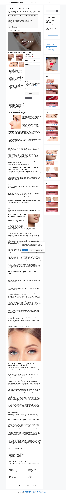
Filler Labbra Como (49, 207)
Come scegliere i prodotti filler (14, 27)
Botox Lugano (48, 177)
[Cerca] (57, 11)
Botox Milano (48, 100)
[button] (43, 242)
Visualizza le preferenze (39, 250)
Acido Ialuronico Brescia (50, 136)
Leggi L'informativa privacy (27, 491)
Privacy (27, 81)
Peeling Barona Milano (50, 49)
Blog (39, 2)
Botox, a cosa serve (12, 16)
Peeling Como (48, 201)
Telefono (27, 60)
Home (32, 2)
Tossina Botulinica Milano (50, 83)
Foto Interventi (44, 2)
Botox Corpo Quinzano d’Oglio (14, 26)
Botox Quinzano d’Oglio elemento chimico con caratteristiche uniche (20, 20)
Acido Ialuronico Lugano (50, 154)
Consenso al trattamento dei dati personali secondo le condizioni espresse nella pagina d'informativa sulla (33, 84)
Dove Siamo (50, 2)
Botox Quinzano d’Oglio (13, 19)
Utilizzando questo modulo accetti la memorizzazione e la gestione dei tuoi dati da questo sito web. (33, 88)
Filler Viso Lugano (49, 160)
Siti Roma (46, 492)
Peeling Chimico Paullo (50, 44)
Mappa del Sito (41, 491)
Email (34, 60)
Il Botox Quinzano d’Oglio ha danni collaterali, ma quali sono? (19, 23)
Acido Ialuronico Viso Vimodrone (51, 46)
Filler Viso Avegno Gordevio (50, 47)
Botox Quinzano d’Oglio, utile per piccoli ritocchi (17, 22)
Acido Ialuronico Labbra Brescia (51, 124)
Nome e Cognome (29, 56)
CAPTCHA (27, 90)
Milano (35, 2)
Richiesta (27, 64)
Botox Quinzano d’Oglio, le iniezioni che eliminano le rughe (19, 21)
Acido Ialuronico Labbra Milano (51, 106)
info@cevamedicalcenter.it (53, 35)
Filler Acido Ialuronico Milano (16, 2)
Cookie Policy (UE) (35, 491)
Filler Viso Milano (49, 89)
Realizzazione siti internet (30, 492)
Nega (31, 250)
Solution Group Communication (40, 492)
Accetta (25, 250)
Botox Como (48, 195)
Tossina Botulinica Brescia (50, 130)
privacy (35, 85)
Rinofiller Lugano (49, 171)
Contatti (55, 2)
